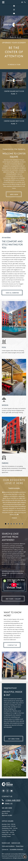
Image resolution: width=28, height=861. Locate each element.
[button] (22, 2)
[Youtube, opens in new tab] (14, 13)
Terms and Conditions (8, 846)
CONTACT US (12, 645)
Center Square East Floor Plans (15, 92)
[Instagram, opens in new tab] (14, 10)
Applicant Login (15, 843)
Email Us (8, 803)
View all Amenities (12, 293)
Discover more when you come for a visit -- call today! (13, 732)
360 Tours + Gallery (13, 599)
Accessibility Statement (16, 849)
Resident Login (6, 843)
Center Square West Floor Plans (15, 122)
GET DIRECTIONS (13, 739)
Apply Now (16, 194)
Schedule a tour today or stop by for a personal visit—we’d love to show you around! (13, 573)
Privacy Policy (19, 846)
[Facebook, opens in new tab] (14, 6)
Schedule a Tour (14, 65)
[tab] (7, 37)
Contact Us (5, 849)
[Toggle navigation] (3, 2)
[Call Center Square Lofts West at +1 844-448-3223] (25, 2)
